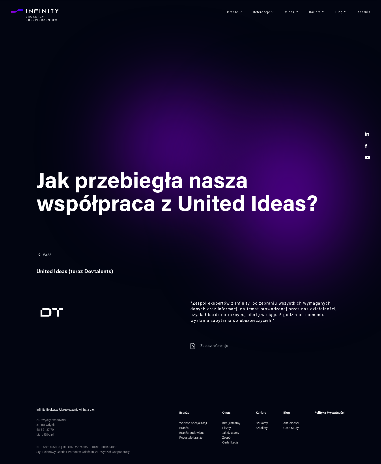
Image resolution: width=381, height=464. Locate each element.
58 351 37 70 (45, 430)
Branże (232, 12)
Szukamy (262, 423)
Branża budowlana (191, 433)
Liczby (226, 428)
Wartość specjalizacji (193, 423)
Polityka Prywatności (329, 413)
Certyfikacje (230, 442)
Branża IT (185, 428)
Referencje (261, 12)
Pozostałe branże (190, 438)
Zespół (227, 438)
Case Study (291, 428)
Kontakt (363, 12)
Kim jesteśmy (231, 423)
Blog (339, 12)
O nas (290, 12)
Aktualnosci (291, 423)
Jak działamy (230, 433)
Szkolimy (262, 428)
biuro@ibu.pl (45, 434)
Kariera (315, 12)
